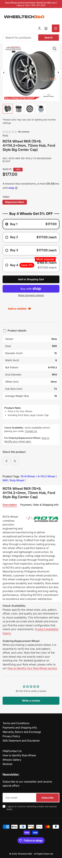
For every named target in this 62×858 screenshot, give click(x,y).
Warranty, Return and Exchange (22, 732)
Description (10, 504)
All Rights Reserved (43, 853)
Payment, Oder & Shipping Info (39, 504)
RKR (5, 480)
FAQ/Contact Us (12, 751)
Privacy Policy (11, 736)
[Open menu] (55, 28)
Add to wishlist (17, 308)
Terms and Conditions (16, 723)
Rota (5, 135)
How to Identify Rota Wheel (19, 755)
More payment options (31, 295)
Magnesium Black (14, 202)
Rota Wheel (17, 480)
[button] (10, 132)
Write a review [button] (31, 700)
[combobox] (31, 37)
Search (48, 37)
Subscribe (48, 797)
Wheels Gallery (12, 759)
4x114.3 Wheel (46, 476)
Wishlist (7, 764)
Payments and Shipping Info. (20, 727)
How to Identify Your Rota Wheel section (32, 668)
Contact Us (31, 431)
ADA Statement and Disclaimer (21, 740)
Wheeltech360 (25, 853)
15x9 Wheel (28, 476)
